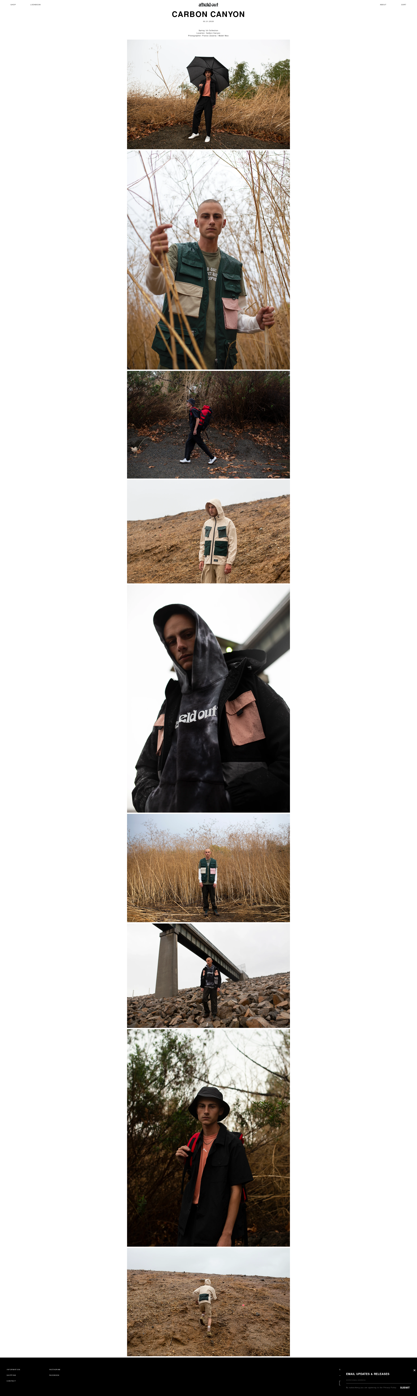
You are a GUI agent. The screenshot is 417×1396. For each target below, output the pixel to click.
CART (403, 4)
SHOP (13, 4)
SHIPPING (11, 1375)
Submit (405, 1387)
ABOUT (383, 4)
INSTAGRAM (54, 1369)
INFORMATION (13, 1369)
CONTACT (11, 1381)
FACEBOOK (54, 1375)
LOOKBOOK (35, 4)
